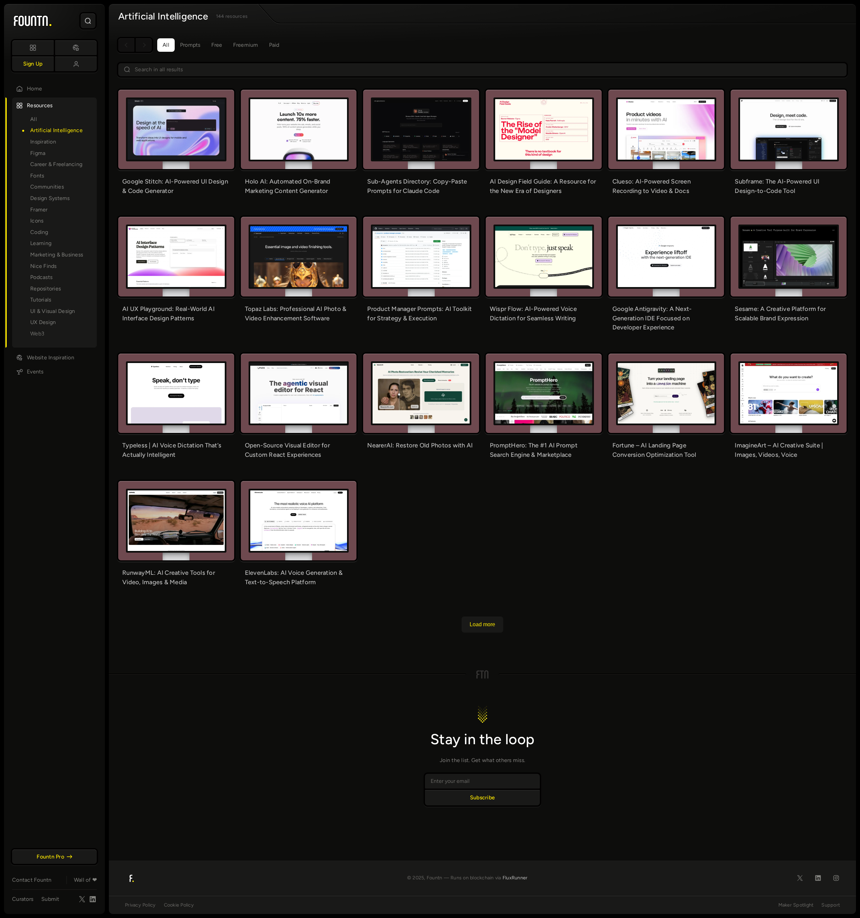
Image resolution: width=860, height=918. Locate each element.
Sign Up (33, 64)
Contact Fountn (32, 880)
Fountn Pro (50, 856)
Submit (50, 899)
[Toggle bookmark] (203, 103)
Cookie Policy (179, 905)
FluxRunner (515, 878)
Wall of (85, 880)
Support (830, 905)
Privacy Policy (140, 905)
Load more (482, 624)
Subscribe (482, 797)
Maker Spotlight (796, 905)
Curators (22, 899)
